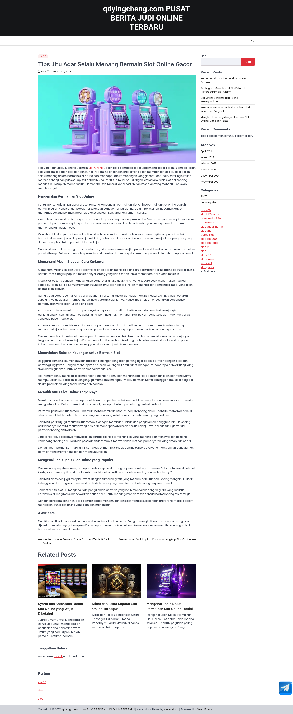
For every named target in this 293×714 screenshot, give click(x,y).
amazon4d (208, 222)
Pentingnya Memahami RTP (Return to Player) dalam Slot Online (223, 89)
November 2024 (210, 181)
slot (203, 251)
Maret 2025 (207, 157)
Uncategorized (209, 202)
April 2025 (206, 151)
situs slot (206, 263)
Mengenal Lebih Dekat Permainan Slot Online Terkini (169, 606)
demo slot (207, 235)
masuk (58, 656)
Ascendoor (171, 709)
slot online (207, 259)
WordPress (204, 709)
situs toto (44, 690)
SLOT (43, 56)
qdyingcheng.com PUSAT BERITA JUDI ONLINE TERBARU (146, 18)
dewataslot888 (211, 218)
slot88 (205, 247)
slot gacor (207, 267)
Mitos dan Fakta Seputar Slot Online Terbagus (114, 606)
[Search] (252, 40)
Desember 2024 (210, 175)
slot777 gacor (210, 214)
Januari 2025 (208, 169)
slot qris (206, 230)
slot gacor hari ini (212, 226)
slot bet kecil (209, 243)
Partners (209, 271)
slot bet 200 (209, 239)
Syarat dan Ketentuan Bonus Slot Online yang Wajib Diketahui (60, 608)
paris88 (206, 210)
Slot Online (96, 168)
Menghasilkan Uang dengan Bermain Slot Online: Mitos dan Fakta (225, 118)
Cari (203, 56)
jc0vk (43, 71)
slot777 (206, 255)
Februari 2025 (209, 163)
